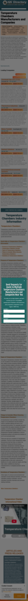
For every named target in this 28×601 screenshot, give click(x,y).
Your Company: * (6, 313)
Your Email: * (5, 318)
